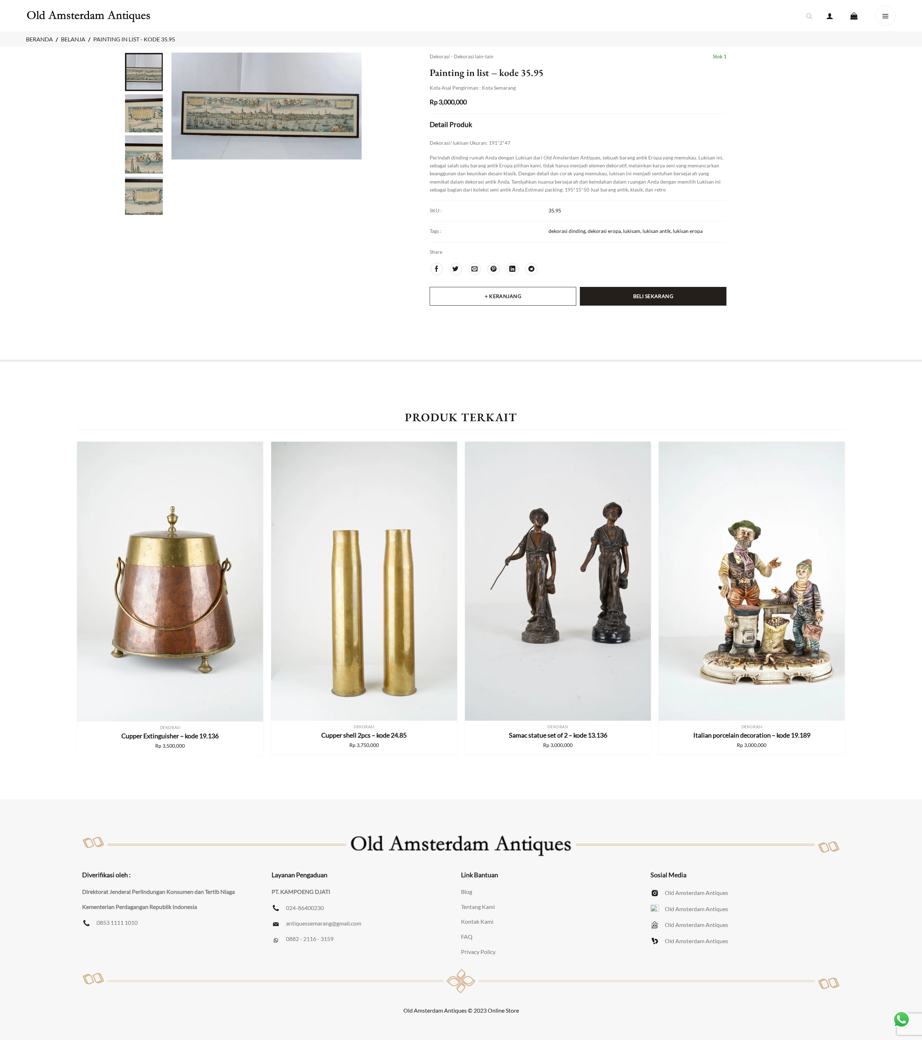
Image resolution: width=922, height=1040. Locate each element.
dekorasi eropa (604, 231)
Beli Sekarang (653, 296)
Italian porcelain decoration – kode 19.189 (751, 735)
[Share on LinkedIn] (512, 269)
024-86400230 (305, 907)
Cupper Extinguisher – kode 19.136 (170, 736)
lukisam (631, 231)
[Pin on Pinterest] (493, 269)
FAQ (467, 936)
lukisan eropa (688, 231)
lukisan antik (657, 231)
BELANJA (73, 39)
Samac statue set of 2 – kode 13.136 (558, 735)
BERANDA (39, 39)
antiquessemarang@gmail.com (323, 923)
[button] (830, 16)
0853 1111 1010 (117, 922)
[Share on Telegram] (531, 269)
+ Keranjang (503, 296)
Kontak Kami (477, 921)
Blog (466, 891)
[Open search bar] (809, 16)
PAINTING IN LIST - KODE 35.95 (134, 39)
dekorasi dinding (567, 231)
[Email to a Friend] (474, 269)
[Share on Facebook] (436, 269)
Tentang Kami (478, 906)
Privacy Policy (478, 951)
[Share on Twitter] (455, 269)
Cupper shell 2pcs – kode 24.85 (364, 735)
